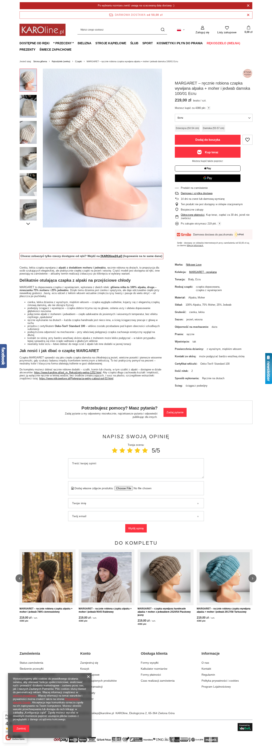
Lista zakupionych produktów (98, 680)
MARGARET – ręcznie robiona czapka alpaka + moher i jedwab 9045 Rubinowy (105, 610)
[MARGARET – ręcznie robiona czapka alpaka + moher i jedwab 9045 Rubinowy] (107, 577)
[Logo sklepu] (43, 30)
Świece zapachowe (55, 49)
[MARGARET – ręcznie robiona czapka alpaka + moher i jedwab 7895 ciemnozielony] (47, 577)
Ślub (134, 43)
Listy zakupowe (90, 674)
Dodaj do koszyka (207, 139)
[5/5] (145, 450)
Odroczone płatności (192, 214)
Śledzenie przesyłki (32, 668)
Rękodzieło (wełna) (223, 43)
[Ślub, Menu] (140, 43)
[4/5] (137, 450)
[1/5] (114, 450)
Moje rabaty (87, 692)
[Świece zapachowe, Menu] (73, 49)
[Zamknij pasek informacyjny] (248, 15)
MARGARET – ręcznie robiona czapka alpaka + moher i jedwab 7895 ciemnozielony (46, 610)
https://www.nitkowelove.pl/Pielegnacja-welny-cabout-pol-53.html (76, 378)
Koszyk (84, 668)
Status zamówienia (31, 662)
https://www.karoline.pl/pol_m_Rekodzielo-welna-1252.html (67, 372)
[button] (19, 578)
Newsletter (87, 698)
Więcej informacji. (195, 245)
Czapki (78, 61)
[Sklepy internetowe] (245, 727)
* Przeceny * (63, 43)
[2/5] (122, 450)
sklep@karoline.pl (103, 713)
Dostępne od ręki (34, 43)
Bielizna (84, 43)
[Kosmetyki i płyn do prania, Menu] (205, 43)
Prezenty (27, 49)
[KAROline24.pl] (111, 256)
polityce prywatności (24, 695)
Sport (147, 43)
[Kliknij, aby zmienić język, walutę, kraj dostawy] (181, 29)
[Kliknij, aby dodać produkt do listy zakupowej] (247, 140)
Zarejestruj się (89, 662)
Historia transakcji (91, 686)
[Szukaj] (162, 29)
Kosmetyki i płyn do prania (180, 43)
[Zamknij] (248, 5)
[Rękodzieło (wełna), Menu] (242, 43)
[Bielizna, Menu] (93, 43)
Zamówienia (30, 653)
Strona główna (40, 61)
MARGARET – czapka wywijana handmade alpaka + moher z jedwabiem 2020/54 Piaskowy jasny (164, 611)
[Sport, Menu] (155, 43)
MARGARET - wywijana (203, 272)
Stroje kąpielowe (110, 43)
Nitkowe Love (194, 264)
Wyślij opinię (136, 528)
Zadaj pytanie (175, 412)
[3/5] (130, 450)
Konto (85, 653)
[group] (102, 148)
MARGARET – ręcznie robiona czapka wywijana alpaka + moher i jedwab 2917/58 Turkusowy (223, 610)
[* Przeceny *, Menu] (76, 43)
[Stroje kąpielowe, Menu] (128, 43)
